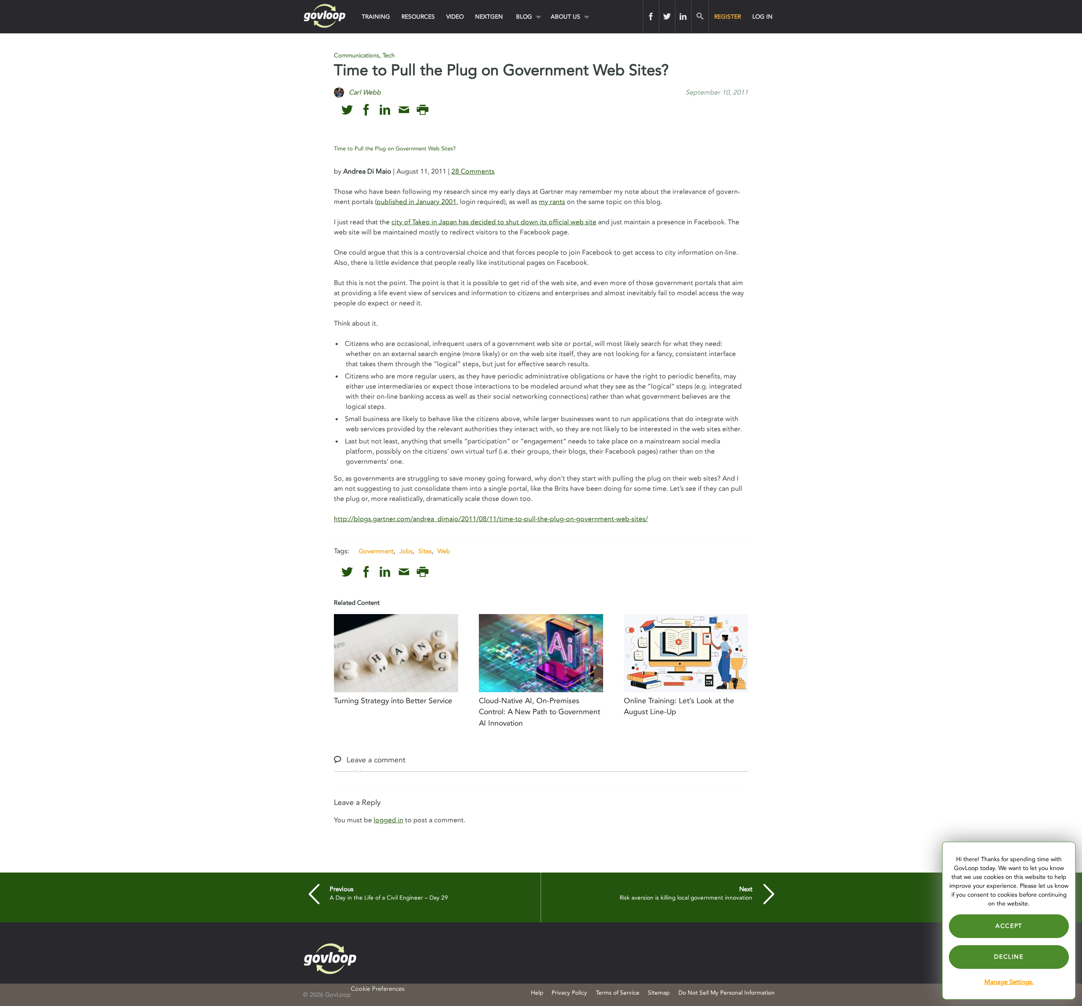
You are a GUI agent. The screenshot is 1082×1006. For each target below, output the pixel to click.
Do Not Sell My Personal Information (726, 993)
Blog (524, 17)
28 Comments (473, 171)
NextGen (489, 17)
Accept (1008, 926)
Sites (425, 551)
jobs (406, 551)
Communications (356, 56)
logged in (388, 820)
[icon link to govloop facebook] (366, 110)
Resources (418, 17)
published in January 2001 (416, 202)
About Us (565, 17)
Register (727, 17)
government (376, 551)
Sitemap (658, 993)
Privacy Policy (569, 993)
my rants (552, 202)
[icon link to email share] (404, 110)
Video (455, 17)
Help (537, 993)
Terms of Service (617, 993)
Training (376, 17)
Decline (1008, 957)
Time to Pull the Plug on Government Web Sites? (395, 148)
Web (443, 551)
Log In (762, 17)
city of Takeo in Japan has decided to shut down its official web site (493, 222)
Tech (389, 56)
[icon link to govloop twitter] (347, 110)
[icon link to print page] (422, 110)
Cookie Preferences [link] (377, 989)
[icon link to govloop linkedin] (385, 110)
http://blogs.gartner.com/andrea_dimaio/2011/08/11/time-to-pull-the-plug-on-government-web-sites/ (491, 519)
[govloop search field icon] (699, 16)
